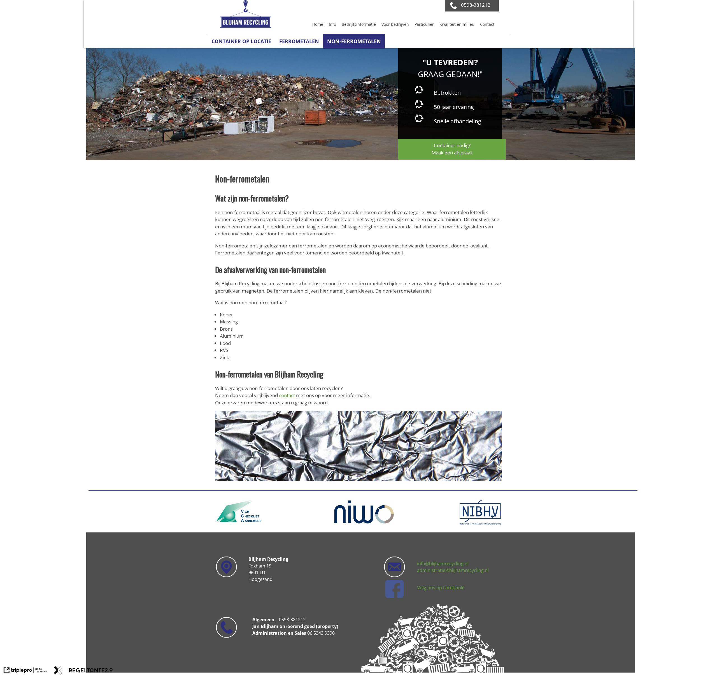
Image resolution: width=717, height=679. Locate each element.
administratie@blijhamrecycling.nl (453, 570)
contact (287, 395)
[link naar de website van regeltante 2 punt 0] (83, 671)
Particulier (424, 24)
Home (317, 24)
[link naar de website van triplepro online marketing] (25, 671)
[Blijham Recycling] (245, 26)
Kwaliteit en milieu (456, 24)
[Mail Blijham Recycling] (394, 596)
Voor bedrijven (395, 24)
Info (332, 24)
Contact (487, 24)
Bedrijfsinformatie (359, 24)
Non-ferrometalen (354, 41)
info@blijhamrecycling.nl (443, 563)
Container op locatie (241, 41)
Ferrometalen (299, 41)
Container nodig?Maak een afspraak (452, 149)
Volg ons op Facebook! (440, 588)
